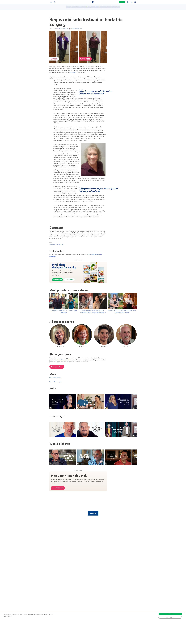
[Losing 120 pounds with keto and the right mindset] (63, 301)
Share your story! (56, 367)
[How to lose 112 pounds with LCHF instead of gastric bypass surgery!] (122, 301)
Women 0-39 (59, 346)
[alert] (93, 615)
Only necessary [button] (170, 617)
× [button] (184, 612)
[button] (28, 616)
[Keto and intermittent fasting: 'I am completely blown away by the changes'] (93, 301)
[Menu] (51, 2)
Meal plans (88, 6)
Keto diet (70, 6)
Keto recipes (79, 6)
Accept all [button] (170, 613)
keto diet (73, 72)
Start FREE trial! (58, 488)
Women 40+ (82, 346)
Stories (106, 6)
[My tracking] (127, 2)
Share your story (115, 6)
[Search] (54, 2)
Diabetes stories (75, 28)
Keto (81, 28)
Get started (97, 6)
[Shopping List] (131, 2)
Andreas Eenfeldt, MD (57, 244)
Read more (50, 614)
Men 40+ (126, 346)
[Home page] (93, 2)
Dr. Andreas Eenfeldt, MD (62, 28)
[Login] (134, 2)
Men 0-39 (104, 346)
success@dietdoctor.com (63, 360)
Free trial (122, 2)
